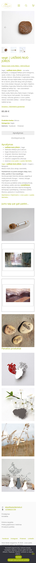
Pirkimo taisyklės (7, 522)
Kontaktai (5, 516)
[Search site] (26, 5)
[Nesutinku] (33, 554)
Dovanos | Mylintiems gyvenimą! (13, 106)
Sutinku (18, 557)
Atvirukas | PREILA (18, 330)
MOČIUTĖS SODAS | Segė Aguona (18, 225)
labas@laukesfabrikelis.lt (13, 507)
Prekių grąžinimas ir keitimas (12, 524)
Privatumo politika (8, 527)
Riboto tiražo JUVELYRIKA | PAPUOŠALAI (16, 66)
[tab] (18, 133)
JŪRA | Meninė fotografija (18, 260)
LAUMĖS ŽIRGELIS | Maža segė (18, 440)
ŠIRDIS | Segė (18, 369)
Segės (12, 123)
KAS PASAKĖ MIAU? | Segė (18, 476)
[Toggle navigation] (19, 5)
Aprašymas (18, 133)
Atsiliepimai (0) (18, 138)
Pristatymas (6, 514)
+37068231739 (10, 509)
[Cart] (33, 5)
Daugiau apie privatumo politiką (18, 560)
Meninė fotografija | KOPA (18, 295)
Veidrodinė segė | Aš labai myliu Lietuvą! (18, 405)
